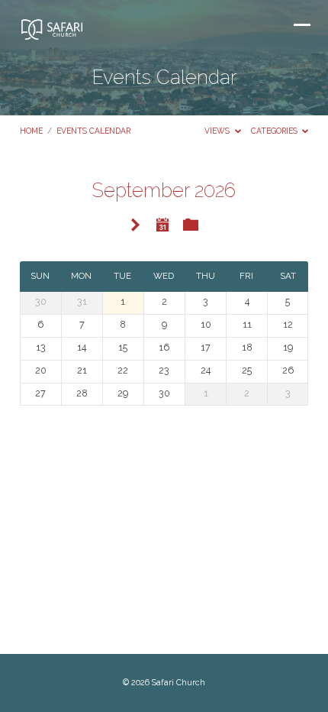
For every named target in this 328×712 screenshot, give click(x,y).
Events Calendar (93, 130)
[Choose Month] (162, 224)
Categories (275, 130)
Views (218, 130)
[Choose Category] (191, 225)
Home (31, 130)
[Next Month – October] (135, 225)
